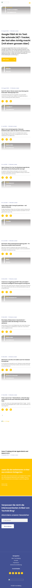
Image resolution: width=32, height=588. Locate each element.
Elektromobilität (11, 297)
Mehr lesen (6, 59)
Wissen (8, 262)
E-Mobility (9, 107)
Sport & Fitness (12, 10)
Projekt (8, 71)
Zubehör (8, 186)
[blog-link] (16, 76)
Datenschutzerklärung (16, 565)
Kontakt (16, 560)
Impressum (16, 562)
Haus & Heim (9, 145)
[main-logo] (5, 2)
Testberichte (11, 12)
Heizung (8, 68)
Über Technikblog (16, 558)
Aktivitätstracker (11, 375)
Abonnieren (8, 526)
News (7, 259)
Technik (8, 221)
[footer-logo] (16, 581)
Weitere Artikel (4, 484)
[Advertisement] (12, 539)
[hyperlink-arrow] (28, 101)
